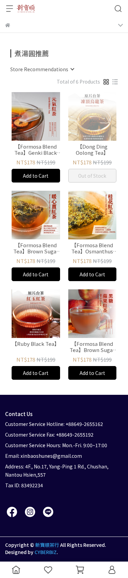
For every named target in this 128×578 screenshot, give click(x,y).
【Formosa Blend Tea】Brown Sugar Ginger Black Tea (35, 248)
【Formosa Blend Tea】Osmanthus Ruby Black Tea (92, 248)
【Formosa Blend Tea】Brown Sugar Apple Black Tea (92, 347)
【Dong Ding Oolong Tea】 (92, 149)
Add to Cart (35, 175)
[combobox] (42, 69)
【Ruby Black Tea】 (35, 344)
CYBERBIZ (45, 552)
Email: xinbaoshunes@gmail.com (43, 455)
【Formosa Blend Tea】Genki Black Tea (35, 149)
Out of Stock (92, 175)
